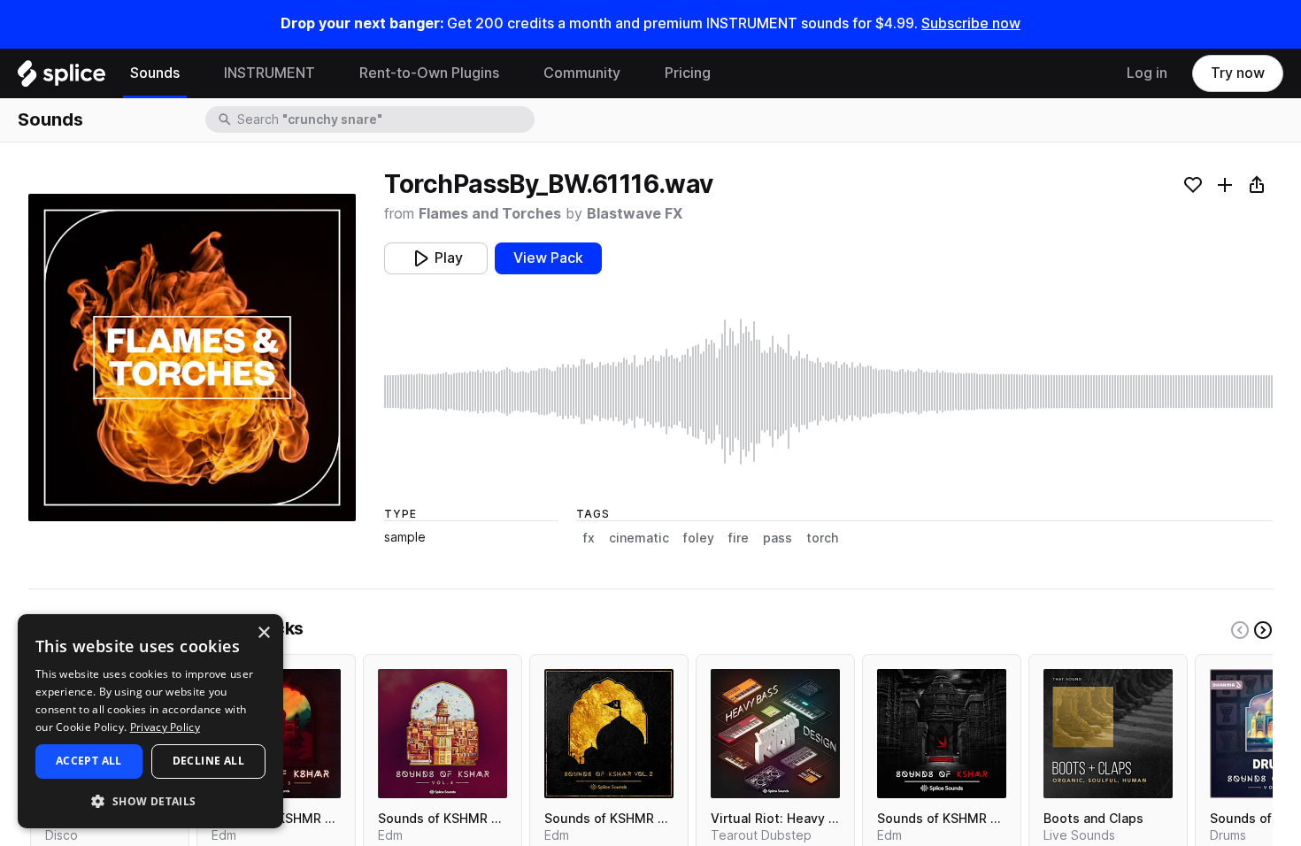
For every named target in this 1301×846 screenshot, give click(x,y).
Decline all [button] (208, 760)
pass (777, 538)
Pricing (688, 73)
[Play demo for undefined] (192, 357)
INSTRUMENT (269, 73)
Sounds (155, 73)
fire (738, 538)
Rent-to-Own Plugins (429, 73)
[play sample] (828, 392)
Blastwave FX (634, 213)
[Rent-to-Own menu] (512, 73)
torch (822, 538)
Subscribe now (970, 23)
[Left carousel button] (1239, 630)
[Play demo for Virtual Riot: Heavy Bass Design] (775, 733)
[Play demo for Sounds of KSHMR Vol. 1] (941, 733)
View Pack (548, 258)
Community (581, 73)
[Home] (61, 78)
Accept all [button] (89, 760)
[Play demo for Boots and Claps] (1108, 733)
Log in (1147, 73)
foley (698, 538)
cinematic (639, 538)
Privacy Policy (165, 726)
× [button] (263, 633)
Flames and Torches (490, 213)
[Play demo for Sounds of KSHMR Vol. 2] (609, 733)
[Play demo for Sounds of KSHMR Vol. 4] (442, 733)
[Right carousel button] (1262, 630)
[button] (150, 800)
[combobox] (384, 119)
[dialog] (150, 721)
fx (589, 538)
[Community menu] (633, 73)
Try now (1238, 73)
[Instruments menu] (328, 73)
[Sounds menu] (193, 73)
